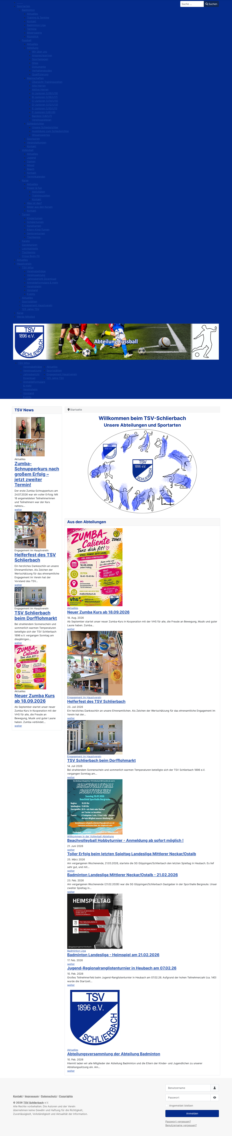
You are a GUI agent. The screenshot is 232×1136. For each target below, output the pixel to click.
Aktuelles (72, 608)
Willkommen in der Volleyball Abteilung (90, 836)
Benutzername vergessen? (181, 1125)
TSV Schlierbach (33, 1102)
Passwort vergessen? (178, 1121)
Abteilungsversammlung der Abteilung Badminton (113, 1054)
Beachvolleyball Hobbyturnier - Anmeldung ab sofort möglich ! (125, 840)
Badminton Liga (76, 950)
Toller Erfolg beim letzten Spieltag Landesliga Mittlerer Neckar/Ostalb (131, 854)
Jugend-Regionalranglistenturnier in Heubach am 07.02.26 (121, 968)
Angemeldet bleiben (181, 1105)
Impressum (32, 1096)
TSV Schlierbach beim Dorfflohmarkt (36, 615)
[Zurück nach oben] (226, 1130)
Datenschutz (49, 1096)
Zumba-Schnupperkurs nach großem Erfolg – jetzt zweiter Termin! (37, 474)
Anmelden (192, 1113)
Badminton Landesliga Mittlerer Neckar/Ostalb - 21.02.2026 (122, 875)
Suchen (212, 4)
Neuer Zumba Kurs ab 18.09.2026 (35, 698)
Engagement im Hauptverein (84, 697)
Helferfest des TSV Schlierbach (35, 557)
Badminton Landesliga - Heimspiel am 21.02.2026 (113, 955)
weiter (18, 509)
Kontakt (18, 1096)
